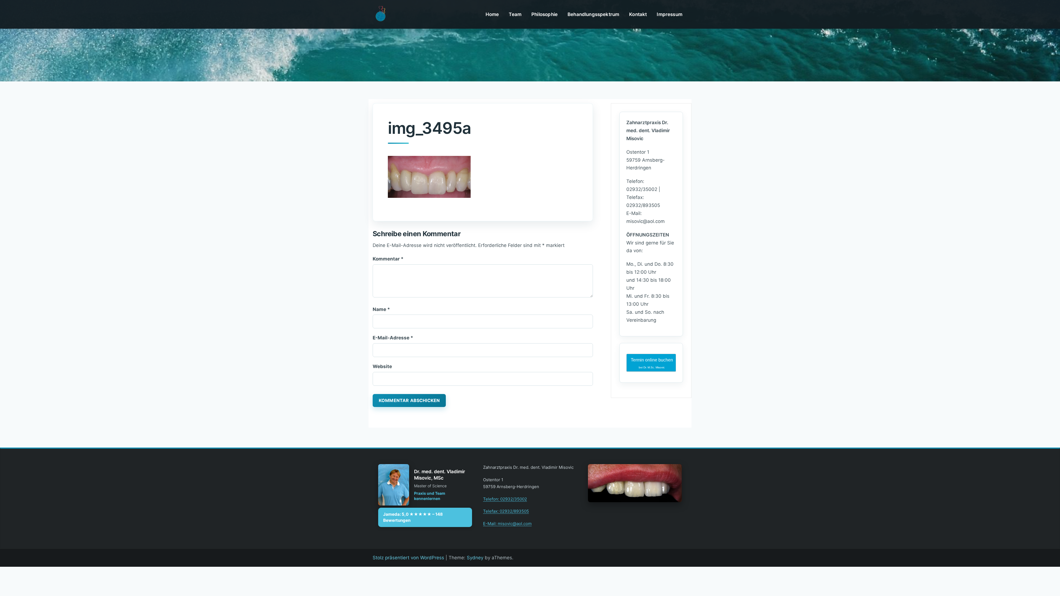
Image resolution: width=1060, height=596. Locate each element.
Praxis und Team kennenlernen (429, 496)
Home (492, 14)
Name (381, 309)
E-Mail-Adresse (393, 337)
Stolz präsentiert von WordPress (408, 557)
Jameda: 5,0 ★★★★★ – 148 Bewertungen (413, 517)
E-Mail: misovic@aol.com (507, 523)
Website (382, 366)
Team (515, 14)
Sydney (475, 557)
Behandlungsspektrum (593, 14)
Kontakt (638, 14)
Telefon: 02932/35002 (505, 499)
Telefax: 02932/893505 (506, 511)
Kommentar (388, 259)
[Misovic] (380, 14)
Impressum (669, 14)
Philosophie (544, 14)
